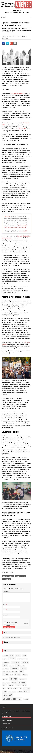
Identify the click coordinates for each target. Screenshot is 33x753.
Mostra (17, 675)
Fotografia (5, 668)
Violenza (26, 699)
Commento (6, 591)
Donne (5, 666)
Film (17, 666)
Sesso (4, 688)
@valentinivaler (8, 227)
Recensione (22, 683)
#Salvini (7, 216)
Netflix (5, 679)
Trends (20, 691)
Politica (23, 576)
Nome (4, 605)
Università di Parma (12, 698)
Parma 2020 (23, 679)
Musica (24, 675)
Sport (19, 688)
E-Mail (4, 610)
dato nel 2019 (22, 129)
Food (22, 665)
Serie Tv (23, 685)
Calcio (24, 655)
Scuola (17, 685)
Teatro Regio (12, 691)
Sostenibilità (12, 688)
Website (5, 615)
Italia (17, 576)
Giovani (11, 576)
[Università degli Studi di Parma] (16, 738)
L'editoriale (5, 38)
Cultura (24, 662)
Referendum (6, 579)
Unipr (26, 691)
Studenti (27, 688)
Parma (13, 679)
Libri (11, 675)
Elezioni (5, 576)
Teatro (5, 691)
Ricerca (4, 685)
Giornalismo (14, 668)
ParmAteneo (6, 682)
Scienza (11, 685)
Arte (11, 655)
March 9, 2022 (22, 231)
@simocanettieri (23, 225)
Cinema (12, 659)
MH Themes (19, 750)
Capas (5, 659)
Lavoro (5, 675)
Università (7, 695)
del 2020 (17, 93)
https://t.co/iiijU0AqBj (19, 227)
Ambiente (5, 655)
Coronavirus (6, 662)
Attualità (18, 655)
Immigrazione (6, 671)
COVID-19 (15, 662)
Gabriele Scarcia (21, 36)
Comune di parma (22, 659)
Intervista (14, 671)
